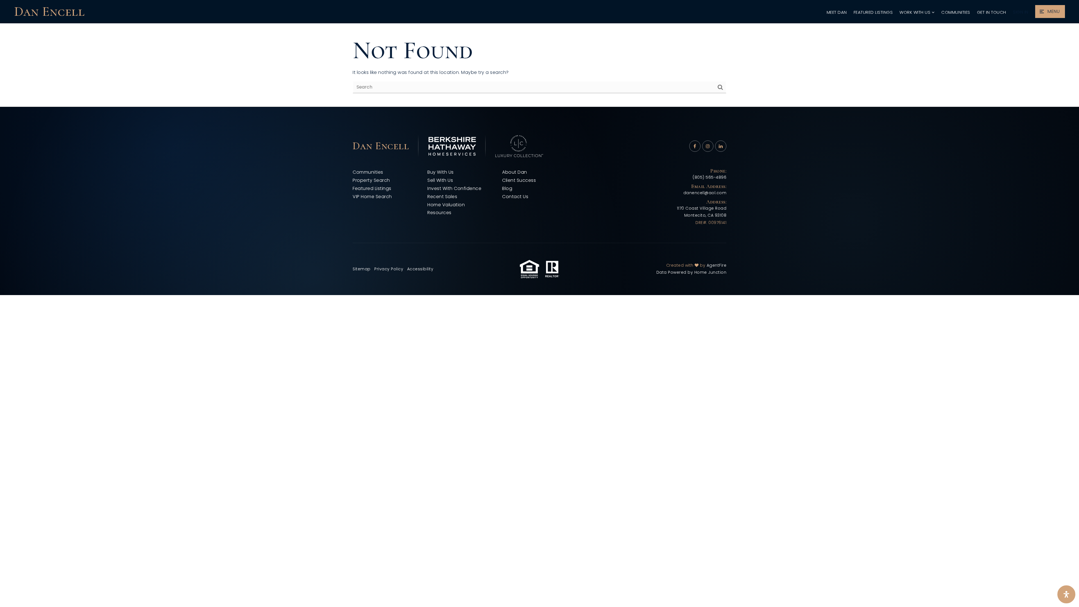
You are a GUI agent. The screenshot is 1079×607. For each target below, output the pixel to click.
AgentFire (717, 265)
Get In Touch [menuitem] (991, 12)
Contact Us (515, 196)
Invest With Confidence (454, 188)
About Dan (514, 172)
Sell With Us (440, 180)
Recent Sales (442, 196)
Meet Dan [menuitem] (837, 12)
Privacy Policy (388, 269)
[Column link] (119, 11)
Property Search (371, 180)
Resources (439, 212)
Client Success (519, 180)
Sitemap (362, 269)
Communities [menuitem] (955, 12)
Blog (507, 188)
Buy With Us (440, 172)
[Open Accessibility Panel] (1066, 594)
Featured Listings (372, 188)
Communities (368, 172)
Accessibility (420, 269)
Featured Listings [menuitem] (873, 12)
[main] (539, 65)
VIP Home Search (372, 196)
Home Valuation (446, 204)
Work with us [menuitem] (915, 12)
